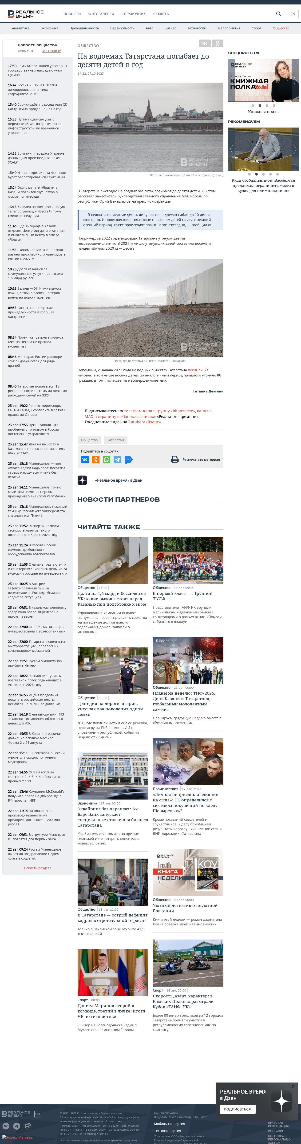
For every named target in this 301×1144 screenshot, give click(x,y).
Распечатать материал (201, 459)
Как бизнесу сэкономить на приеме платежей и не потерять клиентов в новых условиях (113, 825)
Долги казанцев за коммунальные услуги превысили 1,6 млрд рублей (35, 273)
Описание (276, 1131)
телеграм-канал (139, 410)
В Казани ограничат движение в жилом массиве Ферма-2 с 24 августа (35, 738)
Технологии (196, 28)
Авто (149, 28)
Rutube (134, 421)
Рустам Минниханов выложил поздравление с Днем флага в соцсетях (35, 853)
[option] (263, 80)
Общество (281, 28)
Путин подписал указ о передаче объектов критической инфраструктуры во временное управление (35, 126)
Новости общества (37, 45)
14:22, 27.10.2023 (91, 74)
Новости (72, 14)
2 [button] (259, 105)
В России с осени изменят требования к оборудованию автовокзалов (32, 549)
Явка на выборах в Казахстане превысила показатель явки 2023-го (36, 448)
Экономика (49, 28)
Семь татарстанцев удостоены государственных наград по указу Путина (37, 70)
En (293, 14)
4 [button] (274, 105)
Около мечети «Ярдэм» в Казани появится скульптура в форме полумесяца (33, 192)
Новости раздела (37, 868)
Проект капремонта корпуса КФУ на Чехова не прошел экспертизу (35, 341)
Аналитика (20, 28)
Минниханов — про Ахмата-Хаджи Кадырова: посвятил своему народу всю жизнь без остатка (36, 470)
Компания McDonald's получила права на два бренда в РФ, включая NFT (36, 796)
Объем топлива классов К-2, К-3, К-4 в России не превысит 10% (34, 776)
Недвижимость (122, 28)
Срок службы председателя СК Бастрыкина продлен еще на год (37, 106)
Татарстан (115, 440)
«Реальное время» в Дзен (118, 480)
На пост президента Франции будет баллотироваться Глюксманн (37, 174)
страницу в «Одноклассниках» (127, 416)
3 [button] (267, 105)
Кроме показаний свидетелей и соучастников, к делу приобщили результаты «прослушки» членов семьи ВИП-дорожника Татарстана (187, 814)
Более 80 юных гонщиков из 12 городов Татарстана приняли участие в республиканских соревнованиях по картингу (188, 1012)
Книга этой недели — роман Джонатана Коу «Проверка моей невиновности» (187, 914)
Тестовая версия (167, 1130)
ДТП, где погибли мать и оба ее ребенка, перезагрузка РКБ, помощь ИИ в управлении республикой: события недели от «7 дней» (113, 720)
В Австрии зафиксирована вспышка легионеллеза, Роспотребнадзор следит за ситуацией (34, 590)
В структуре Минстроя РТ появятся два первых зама (36, 836)
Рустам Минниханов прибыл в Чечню (35, 663)
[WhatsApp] (106, 459)
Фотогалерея (101, 14)
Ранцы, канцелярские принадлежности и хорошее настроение (31, 312)
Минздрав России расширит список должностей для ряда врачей (36, 361)
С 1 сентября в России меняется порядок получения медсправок (36, 757)
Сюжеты (161, 14)
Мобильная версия (169, 1123)
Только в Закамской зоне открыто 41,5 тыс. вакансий (113, 924)
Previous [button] (231, 80)
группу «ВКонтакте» (175, 410)
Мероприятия (229, 28)
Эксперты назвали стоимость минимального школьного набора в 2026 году (33, 530)
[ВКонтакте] (205, 43)
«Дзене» (153, 421)
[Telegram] (117, 459)
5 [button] (277, 174)
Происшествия (166, 788)
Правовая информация (278, 1124)
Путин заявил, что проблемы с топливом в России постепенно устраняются (33, 429)
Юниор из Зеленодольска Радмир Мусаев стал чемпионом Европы (111, 1017)
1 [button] (252, 105)
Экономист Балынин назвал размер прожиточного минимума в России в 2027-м (36, 254)
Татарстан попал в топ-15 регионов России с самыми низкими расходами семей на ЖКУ (37, 390)
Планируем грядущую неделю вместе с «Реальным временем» (187, 707)
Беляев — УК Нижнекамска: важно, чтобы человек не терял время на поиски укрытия (35, 293)
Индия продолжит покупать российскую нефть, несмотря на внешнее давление (34, 699)
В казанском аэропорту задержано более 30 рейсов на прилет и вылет (37, 612)
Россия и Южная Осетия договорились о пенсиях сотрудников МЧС (32, 89)
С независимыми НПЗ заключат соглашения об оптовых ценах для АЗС (36, 718)
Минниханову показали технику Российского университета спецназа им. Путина (37, 511)
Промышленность (84, 28)
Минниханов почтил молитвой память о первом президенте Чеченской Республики (37, 491)
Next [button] (295, 80)
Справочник (134, 14)
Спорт (256, 28)
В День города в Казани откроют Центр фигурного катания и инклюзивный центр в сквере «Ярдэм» (36, 233)
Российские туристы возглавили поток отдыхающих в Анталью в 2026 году (35, 680)
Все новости (51, 51)
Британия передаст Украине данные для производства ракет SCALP (36, 157)
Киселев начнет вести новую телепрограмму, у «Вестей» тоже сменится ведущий (36, 211)
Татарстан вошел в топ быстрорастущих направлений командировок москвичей (37, 646)
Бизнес (170, 28)
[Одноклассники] (217, 43)
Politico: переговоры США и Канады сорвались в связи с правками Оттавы (37, 410)
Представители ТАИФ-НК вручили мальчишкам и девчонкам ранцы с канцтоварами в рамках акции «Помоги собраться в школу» (187, 607)
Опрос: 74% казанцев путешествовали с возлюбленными (37, 628)
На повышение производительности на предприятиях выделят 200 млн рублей (34, 817)
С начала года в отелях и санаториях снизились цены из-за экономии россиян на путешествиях (37, 569)
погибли (195, 370)
